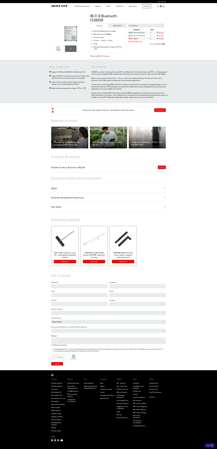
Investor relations (139, 397)
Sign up (119, 415)
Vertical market (56, 318)
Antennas (54, 389)
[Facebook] (52, 440)
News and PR (104, 398)
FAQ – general (121, 383)
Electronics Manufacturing (72, 387)
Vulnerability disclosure (121, 396)
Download (163, 6)
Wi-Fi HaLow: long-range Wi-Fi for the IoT (107, 143)
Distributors (137, 391)
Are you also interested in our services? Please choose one (69, 327)
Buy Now (161, 32)
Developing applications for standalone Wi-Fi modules (67, 143)
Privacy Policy (153, 386)
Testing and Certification (72, 400)
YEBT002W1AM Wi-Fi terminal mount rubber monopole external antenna (123, 255)
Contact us (106, 56)
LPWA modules (56, 411)
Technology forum (123, 400)
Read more (67, 261)
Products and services (81, 6)
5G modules (55, 401)
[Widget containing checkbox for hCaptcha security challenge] (64, 357)
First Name (54, 282)
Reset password (122, 418)
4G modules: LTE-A (57, 395)
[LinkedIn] (55, 440)
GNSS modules (55, 407)
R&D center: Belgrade (140, 406)
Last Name (113, 282)
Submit (57, 364)
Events (102, 392)
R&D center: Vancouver (137, 417)
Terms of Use (153, 389)
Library (102, 386)
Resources (132, 6)
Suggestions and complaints (122, 407)
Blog (101, 383)
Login (159, 1)
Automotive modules (58, 404)
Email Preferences (155, 392)
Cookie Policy (153, 383)
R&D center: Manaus (139, 410)
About (108, 6)
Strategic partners (139, 426)
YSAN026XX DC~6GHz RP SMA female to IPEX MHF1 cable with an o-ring (94, 255)
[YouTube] (61, 440)
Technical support (123, 403)
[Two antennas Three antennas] (146, 26)
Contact (147, 6)
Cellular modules (56, 386)
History (135, 394)
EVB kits (53, 428)
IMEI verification (122, 392)
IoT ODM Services (73, 391)
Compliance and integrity (138, 387)
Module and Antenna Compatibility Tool (90, 387)
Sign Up (164, 1)
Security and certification (137, 422)
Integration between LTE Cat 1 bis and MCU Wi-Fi (146, 143)
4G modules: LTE (56, 392)
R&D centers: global (139, 403)
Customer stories (106, 389)
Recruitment (137, 400)
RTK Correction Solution (72, 395)
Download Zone (89, 383)
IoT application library (107, 395)
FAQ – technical (122, 386)
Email (53, 291)
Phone (111, 291)
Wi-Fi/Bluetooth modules (56, 424)
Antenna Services (73, 383)
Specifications (117, 25)
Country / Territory (57, 309)
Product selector (57, 383)
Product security (122, 389)
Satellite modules (57, 417)
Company (112, 300)
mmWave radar (56, 414)
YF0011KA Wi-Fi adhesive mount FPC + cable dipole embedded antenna (65, 255)
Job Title (54, 300)
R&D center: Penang (139, 413)
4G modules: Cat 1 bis (58, 398)
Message (54, 336)
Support (98, 6)
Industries (119, 6)
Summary (99, 26)
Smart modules (56, 420)
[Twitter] (58, 440)
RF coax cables (56, 431)
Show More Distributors (135, 41)
